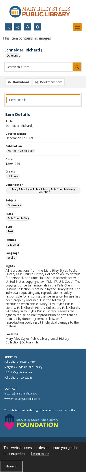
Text (10, 231)
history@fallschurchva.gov (20, 393)
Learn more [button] (40, 454)
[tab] (43, 100)
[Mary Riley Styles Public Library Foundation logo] (31, 422)
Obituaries (13, 55)
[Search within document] (77, 67)
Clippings (13, 244)
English (12, 258)
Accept (11, 466)
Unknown (13, 176)
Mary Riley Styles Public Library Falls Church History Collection (43, 191)
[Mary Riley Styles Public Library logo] (39, 11)
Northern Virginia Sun (21, 151)
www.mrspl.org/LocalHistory (22, 399)
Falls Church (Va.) (18, 218)
